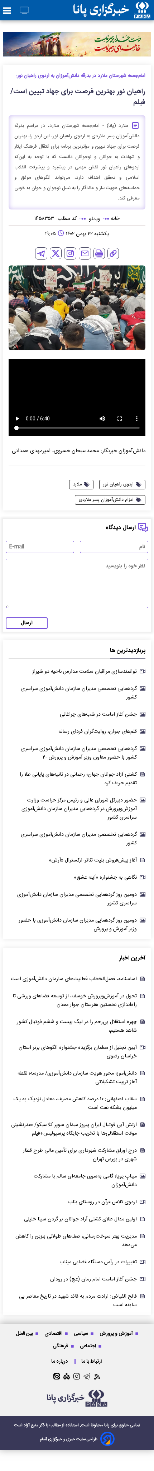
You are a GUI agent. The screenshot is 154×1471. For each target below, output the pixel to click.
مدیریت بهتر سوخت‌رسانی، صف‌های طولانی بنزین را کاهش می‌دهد (76, 1240)
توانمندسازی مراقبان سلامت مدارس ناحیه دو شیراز (84, 671)
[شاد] (66, 1376)
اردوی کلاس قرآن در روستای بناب (102, 1202)
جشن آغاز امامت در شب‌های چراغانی (98, 714)
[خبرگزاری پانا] (111, 10)
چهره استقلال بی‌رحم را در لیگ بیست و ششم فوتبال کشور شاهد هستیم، (77, 1026)
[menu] (7, 11)
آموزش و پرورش (117, 1333)
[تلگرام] (41, 253)
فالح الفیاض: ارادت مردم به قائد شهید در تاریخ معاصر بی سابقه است (78, 1300)
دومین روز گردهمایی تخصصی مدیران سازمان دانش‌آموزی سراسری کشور (77, 899)
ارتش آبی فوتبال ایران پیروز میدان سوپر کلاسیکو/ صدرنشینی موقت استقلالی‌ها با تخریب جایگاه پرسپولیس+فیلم (74, 1129)
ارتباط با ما (92, 1361)
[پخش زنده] (24, 11)
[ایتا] (56, 1376)
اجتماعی (88, 1346)
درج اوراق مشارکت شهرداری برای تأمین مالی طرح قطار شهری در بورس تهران (80, 1155)
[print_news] (99, 253)
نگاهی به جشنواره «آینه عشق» (105, 877)
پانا (107, 1425)
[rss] (97, 1376)
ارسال (27, 623)
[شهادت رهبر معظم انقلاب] (77, 44)
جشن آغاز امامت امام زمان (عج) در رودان (93, 1279)
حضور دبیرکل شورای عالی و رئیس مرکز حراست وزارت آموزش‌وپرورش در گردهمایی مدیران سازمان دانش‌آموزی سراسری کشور (79, 809)
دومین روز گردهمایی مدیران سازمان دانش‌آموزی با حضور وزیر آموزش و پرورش (78, 924)
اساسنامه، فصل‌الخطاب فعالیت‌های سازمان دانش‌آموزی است (74, 979)
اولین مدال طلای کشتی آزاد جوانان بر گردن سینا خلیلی (80, 1219)
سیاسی (81, 1333)
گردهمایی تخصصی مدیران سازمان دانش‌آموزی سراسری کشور (79, 693)
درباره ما (60, 1361)
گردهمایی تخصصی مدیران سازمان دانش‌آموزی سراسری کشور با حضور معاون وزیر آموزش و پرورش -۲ (79, 753)
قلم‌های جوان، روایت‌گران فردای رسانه (97, 731)
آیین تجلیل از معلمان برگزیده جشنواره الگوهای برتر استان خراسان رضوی (78, 1052)
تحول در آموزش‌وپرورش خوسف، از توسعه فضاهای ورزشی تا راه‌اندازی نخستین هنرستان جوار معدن (75, 1000)
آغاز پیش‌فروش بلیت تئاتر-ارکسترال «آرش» (93, 860)
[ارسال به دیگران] (85, 253)
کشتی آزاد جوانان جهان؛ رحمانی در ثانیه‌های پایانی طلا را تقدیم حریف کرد (78, 779)
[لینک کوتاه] (113, 253)
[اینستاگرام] (70, 253)
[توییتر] (56, 253)
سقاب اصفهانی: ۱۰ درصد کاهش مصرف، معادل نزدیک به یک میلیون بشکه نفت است (75, 1103)
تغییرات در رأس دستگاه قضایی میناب (98, 1262)
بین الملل (25, 1333)
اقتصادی (53, 1333)
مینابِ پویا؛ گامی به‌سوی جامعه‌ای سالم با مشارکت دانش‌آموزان (85, 1180)
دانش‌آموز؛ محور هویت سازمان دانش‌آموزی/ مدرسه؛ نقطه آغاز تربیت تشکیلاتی (77, 1077)
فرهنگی (61, 1346)
